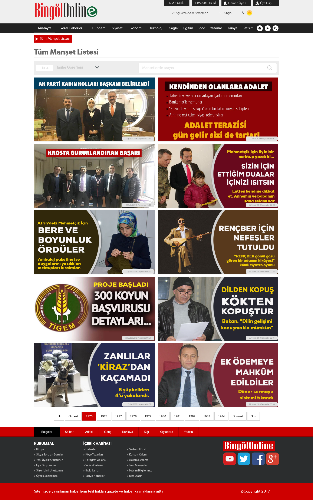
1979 (148, 416)
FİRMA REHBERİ (205, 3)
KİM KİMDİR (176, 3)
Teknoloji (156, 28)
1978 (133, 416)
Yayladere (166, 432)
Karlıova (127, 432)
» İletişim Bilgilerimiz (139, 470)
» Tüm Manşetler (137, 465)
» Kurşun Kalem (136, 454)
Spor (201, 28)
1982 (192, 416)
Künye (232, 28)
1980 (162, 416)
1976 (104, 416)
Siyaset (117, 28)
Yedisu (188, 432)
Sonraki (238, 416)
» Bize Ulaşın (134, 475)
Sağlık (173, 28)
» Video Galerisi (93, 465)
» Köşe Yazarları (93, 454)
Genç (107, 432)
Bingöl (228, 12)
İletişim (248, 28)
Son (253, 416)
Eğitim (188, 28)
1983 (206, 416)
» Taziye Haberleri (94, 475)
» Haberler (89, 449)
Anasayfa (44, 28)
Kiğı (146, 432)
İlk (59, 416)
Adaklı (89, 432)
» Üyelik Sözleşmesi (46, 475)
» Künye (39, 449)
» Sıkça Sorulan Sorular (48, 454)
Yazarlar (216, 28)
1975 (89, 416)
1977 (118, 416)
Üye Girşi (266, 3)
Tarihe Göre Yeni (69, 67)
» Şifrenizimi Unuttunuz (48, 470)
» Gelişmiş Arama (137, 459)
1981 (177, 416)
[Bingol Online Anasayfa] (249, 446)
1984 (221, 416)
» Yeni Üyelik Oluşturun (48, 459)
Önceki (73, 416)
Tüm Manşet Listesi (55, 39)
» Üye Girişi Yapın (45, 465)
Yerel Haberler (71, 28)
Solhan (69, 432)
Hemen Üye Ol (238, 3)
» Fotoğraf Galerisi (94, 459)
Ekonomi (135, 28)
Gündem (98, 28)
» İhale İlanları (91, 470)
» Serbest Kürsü (136, 449)
